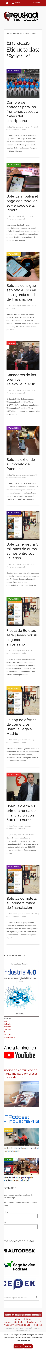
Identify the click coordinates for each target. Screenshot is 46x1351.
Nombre (5, 1212)
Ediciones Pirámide (8, 1037)
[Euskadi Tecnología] (21, 20)
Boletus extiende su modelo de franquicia (21, 464)
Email (4, 1223)
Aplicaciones (13, 71)
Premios (11, 343)
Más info (18, 1346)
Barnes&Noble (6, 1027)
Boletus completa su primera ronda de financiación (22, 903)
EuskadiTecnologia (14, 127)
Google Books (6, 1024)
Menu (17, 3)
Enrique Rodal (12, 826)
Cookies (38, 1325)
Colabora (31, 1322)
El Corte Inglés (6, 1035)
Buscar (36, 3)
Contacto (18, 1322)
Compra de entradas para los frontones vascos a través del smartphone (22, 111)
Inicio (17, 1319)
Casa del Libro (6, 1029)
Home (9, 33)
